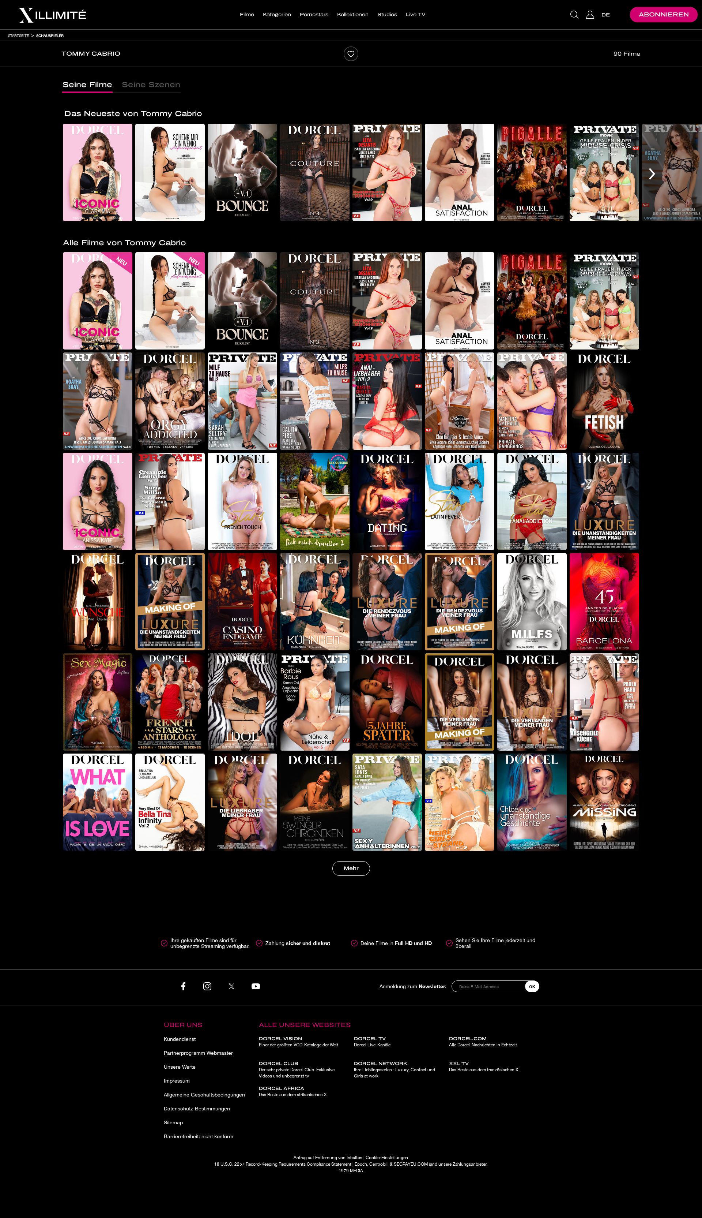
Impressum (177, 1081)
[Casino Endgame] (242, 601)
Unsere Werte (180, 1067)
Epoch (361, 1164)
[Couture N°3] (315, 172)
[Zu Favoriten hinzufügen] (351, 53)
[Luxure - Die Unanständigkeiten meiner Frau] (604, 501)
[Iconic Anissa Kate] (97, 501)
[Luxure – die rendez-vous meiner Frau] (387, 601)
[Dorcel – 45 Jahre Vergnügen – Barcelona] (604, 601)
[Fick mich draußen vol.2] (315, 501)
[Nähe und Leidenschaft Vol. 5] (315, 702)
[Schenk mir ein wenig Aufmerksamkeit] (170, 172)
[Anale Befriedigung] (459, 172)
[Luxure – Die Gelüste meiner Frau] (532, 702)
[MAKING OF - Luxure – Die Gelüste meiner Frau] (459, 702)
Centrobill (379, 1164)
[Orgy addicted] (170, 401)
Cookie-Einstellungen (387, 1157)
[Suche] (575, 14)
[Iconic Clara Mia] (97, 172)
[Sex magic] (97, 702)
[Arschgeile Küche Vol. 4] (604, 702)
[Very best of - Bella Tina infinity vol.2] (170, 802)
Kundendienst (180, 1039)
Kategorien (277, 14)
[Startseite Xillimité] (52, 14)
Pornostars (314, 14)
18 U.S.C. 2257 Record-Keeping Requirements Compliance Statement (282, 1164)
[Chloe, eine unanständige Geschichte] (532, 802)
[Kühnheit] (315, 601)
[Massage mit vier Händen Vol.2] (459, 401)
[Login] (591, 14)
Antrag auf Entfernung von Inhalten (328, 1157)
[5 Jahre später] (387, 702)
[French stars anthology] (170, 702)
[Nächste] (652, 174)
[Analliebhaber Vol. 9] (387, 401)
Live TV (416, 14)
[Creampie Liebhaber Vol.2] (170, 501)
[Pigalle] (532, 172)
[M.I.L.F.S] (532, 601)
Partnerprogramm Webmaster (198, 1053)
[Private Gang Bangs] (532, 401)
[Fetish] (604, 401)
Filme (247, 14)
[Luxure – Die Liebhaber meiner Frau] (242, 802)
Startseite (18, 35)
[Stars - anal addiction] (532, 501)
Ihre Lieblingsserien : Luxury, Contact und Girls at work (394, 1070)
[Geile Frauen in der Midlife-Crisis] (604, 172)
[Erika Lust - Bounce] (242, 172)
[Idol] (242, 702)
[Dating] (387, 501)
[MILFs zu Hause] (315, 401)
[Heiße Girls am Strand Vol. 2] (459, 802)
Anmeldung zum (413, 986)
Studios (387, 14)
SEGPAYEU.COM (411, 1164)
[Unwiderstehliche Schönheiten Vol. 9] (387, 172)
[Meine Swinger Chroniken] (315, 802)
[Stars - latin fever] (459, 501)
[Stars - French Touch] (242, 501)
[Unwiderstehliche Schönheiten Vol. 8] (97, 401)
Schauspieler (50, 35)
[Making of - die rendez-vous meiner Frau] (459, 601)
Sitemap (173, 1122)
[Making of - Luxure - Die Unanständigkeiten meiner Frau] (170, 601)
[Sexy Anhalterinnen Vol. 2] (387, 802)
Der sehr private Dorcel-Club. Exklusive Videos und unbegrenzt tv (297, 1070)
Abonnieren (664, 14)
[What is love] (97, 802)
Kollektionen (353, 14)
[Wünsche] (97, 601)
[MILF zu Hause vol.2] (242, 401)
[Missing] (604, 802)
